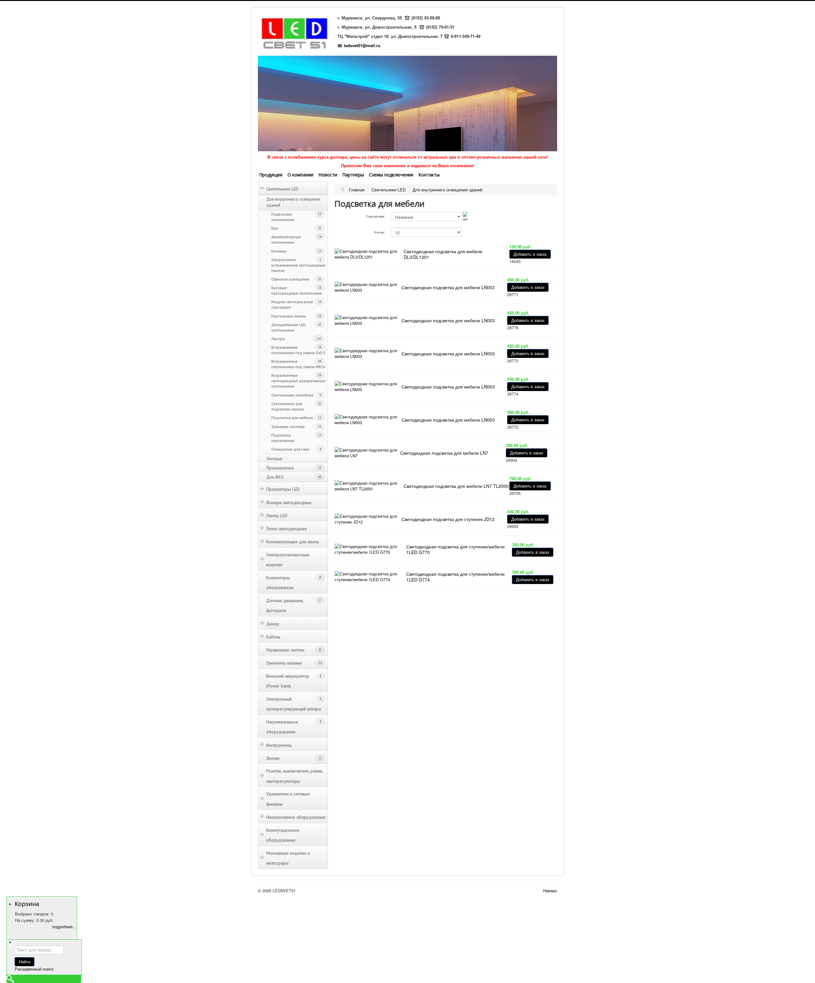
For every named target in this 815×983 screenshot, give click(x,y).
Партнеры (353, 175)
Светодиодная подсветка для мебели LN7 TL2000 (456, 486)
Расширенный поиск (34, 969)
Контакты (429, 175)
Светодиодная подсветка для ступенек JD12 (447, 519)
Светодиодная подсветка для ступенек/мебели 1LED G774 (455, 577)
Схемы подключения (391, 175)
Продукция (270, 175)
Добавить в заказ (530, 254)
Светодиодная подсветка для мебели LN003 (448, 287)
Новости (327, 175)
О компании (300, 175)
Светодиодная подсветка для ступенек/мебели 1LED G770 (455, 549)
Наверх (550, 890)
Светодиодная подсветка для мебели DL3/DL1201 (443, 254)
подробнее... (64, 926)
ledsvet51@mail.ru (362, 45)
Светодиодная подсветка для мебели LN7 (444, 453)
